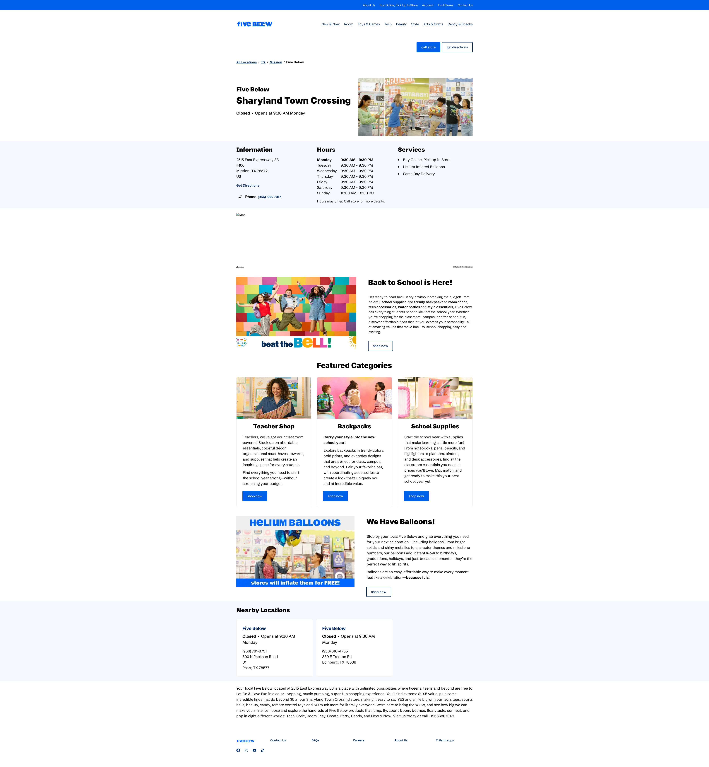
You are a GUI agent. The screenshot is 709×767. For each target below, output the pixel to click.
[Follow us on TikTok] (262, 750)
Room (348, 24)
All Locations (246, 62)
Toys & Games (369, 24)
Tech (388, 24)
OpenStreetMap (467, 267)
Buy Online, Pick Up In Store (399, 5)
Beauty (401, 24)
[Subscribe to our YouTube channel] (254, 750)
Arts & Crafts (433, 24)
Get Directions (457, 47)
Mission (276, 62)
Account (428, 5)
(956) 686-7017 (269, 197)
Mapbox (457, 267)
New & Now (330, 24)
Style (415, 24)
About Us (369, 5)
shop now (378, 592)
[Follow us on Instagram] (246, 750)
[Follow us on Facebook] (238, 750)
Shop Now (380, 346)
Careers (358, 740)
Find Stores (445, 5)
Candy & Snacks (460, 24)
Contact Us (465, 5)
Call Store (428, 47)
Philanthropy (445, 740)
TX (263, 62)
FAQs (315, 740)
